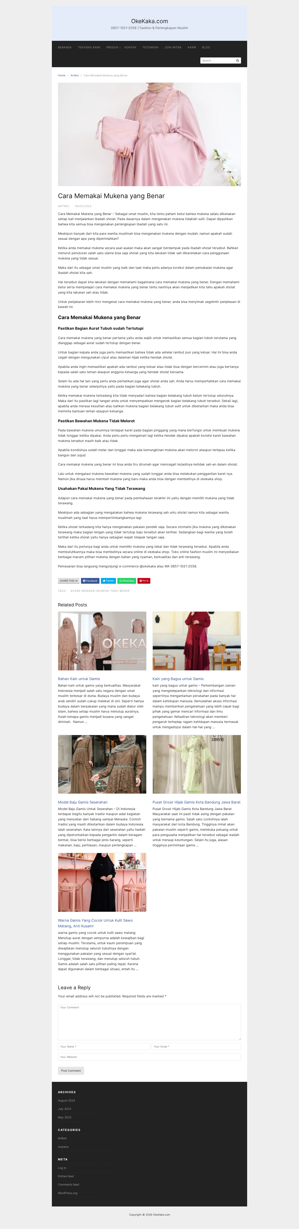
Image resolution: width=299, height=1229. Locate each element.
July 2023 (64, 1108)
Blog (206, 47)
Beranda (65, 47)
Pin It (145, 580)
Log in (62, 1168)
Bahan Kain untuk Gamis (79, 679)
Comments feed (68, 1184)
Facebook (91, 580)
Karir (192, 47)
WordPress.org (67, 1193)
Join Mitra (173, 47)
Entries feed (66, 1176)
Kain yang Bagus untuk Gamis (178, 679)
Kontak (130, 47)
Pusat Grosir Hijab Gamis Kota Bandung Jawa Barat (197, 802)
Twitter (109, 580)
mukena (63, 1146)
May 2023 (64, 1117)
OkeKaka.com (149, 21)
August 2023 (66, 1100)
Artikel (75, 75)
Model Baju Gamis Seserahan (83, 802)
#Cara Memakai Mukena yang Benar (100, 590)
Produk (112, 47)
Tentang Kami (89, 47)
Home (61, 75)
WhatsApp (128, 580)
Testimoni (150, 47)
